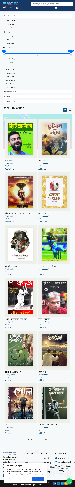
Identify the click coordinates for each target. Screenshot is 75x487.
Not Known (10, 83)
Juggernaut (10, 80)
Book (9, 36)
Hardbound (10, 69)
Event (9, 39)
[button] (56, 8)
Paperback (10, 87)
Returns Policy (44, 458)
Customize (12, 479)
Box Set (9, 62)
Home (26, 458)
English (9, 28)
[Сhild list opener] (14, 36)
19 (43, 439)
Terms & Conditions (47, 467)
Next (46, 439)
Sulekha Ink (10, 43)
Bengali (10, 24)
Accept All (38, 479)
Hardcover (10, 73)
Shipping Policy (45, 463)
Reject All (25, 479)
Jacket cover (11, 76)
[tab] (65, 110)
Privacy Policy (44, 471)
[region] (25, 473)
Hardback (10, 66)
